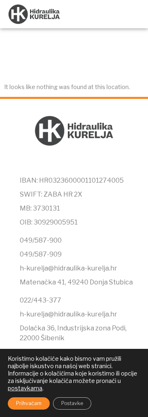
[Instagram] (74, 162)
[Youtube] (91, 162)
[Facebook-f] (56, 162)
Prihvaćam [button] (29, 403)
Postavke (72, 403)
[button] (134, 14)
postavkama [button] (25, 388)
